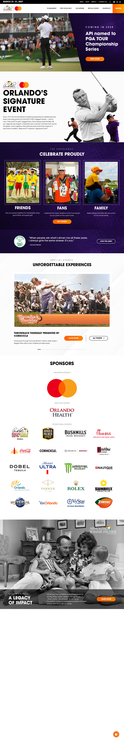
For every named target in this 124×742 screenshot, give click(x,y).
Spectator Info (66, 8)
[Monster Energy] (76, 468)
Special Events (93, 8)
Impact (93, 2)
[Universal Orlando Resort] (20, 502)
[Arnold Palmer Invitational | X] (117, 2)
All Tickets (97, 337)
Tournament (51, 8)
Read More (94, 59)
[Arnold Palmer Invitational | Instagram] (120, 2)
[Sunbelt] (104, 485)
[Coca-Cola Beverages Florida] (20, 450)
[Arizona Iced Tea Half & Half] (20, 433)
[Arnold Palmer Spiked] (48, 433)
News (81, 2)
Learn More (73, 337)
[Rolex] (76, 485)
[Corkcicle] (48, 451)
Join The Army (106, 241)
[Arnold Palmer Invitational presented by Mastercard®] (12, 8)
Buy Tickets (62, 221)
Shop (87, 2)
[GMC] (76, 451)
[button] (43, 349)
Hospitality (106, 8)
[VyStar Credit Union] (76, 503)
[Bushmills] (76, 433)
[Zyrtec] (104, 502)
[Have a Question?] (116, 734)
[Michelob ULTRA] (48, 468)
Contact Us (103, 2)
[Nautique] (103, 468)
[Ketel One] (103, 450)
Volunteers (80, 8)
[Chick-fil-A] (104, 433)
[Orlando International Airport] (20, 485)
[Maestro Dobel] (20, 468)
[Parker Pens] (48, 485)
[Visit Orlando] (48, 502)
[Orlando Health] (62, 412)
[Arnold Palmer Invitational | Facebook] (114, 2)
